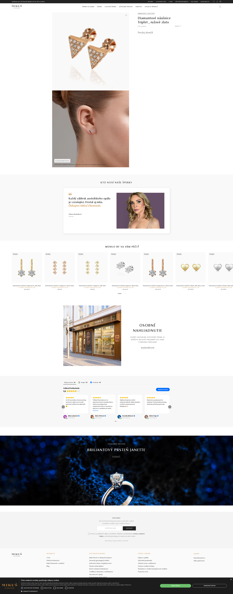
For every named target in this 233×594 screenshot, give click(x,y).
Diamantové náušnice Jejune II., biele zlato (125, 286)
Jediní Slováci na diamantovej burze (100, 571)
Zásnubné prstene (126, 6)
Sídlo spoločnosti (199, 574)
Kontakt (196, 567)
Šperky (99, 6)
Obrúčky (138, 6)
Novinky (150, 1)
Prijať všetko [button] (175, 585)
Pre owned (194, 1)
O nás (171, 1)
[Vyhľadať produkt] (220, 7)
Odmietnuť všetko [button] (210, 585)
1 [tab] (119, 293)
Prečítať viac (128, 585)
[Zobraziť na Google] (65, 430)
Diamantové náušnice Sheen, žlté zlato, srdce (190, 286)
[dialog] (116, 586)
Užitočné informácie (181, 1)
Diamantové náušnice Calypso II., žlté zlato (92, 286)
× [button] (231, 579)
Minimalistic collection (146, 13)
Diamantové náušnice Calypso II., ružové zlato (59, 286)
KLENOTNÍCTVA (147, 348)
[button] (63, 413)
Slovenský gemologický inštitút (99, 574)
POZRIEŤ (116, 470)
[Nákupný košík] (220, 1)
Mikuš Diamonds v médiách (55, 577)
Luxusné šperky (110, 6)
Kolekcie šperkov (151, 6)
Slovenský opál (161, 1)
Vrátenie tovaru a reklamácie (147, 577)
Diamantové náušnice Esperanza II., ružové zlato (158, 286)
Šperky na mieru (88, 6)
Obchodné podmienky (145, 574)
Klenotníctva (205, 1)
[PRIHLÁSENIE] (217, 1)
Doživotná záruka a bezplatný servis (100, 577)
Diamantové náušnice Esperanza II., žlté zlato (27, 286)
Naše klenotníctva (199, 571)
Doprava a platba (143, 571)
